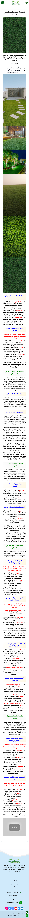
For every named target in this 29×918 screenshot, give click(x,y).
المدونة (14, 878)
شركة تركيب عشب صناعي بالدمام (13, 68)
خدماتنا (14, 882)
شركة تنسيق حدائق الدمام (13, 72)
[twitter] (19, 908)
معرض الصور (14, 886)
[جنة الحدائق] (16, 3)
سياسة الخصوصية (14, 884)
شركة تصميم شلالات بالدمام (13, 70)
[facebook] (22, 908)
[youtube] (16, 908)
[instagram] (6, 908)
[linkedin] (12, 908)
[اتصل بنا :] (27, 912)
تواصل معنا (14, 880)
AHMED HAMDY (12, 915)
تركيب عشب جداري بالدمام (13, 67)
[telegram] (9, 908)
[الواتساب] (27, 915)
